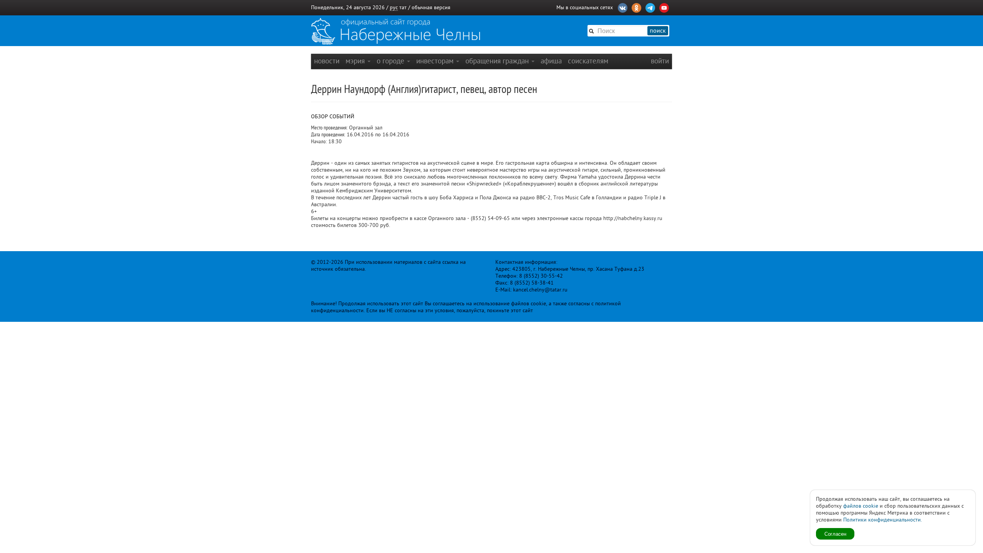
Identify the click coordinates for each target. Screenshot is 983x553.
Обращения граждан (498, 61)
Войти (660, 61)
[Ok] (636, 7)
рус (394, 7)
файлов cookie (860, 506)
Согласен (835, 533)
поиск (658, 30)
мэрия (356, 61)
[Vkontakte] (623, 7)
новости (326, 61)
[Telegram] (650, 7)
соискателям (588, 61)
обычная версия (431, 7)
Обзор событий (332, 116)
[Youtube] (664, 7)
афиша (551, 61)
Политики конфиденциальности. (882, 520)
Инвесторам (435, 61)
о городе (391, 61)
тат (403, 7)
